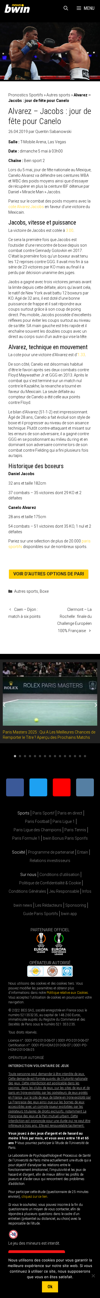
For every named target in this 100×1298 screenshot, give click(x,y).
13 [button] (75, 756)
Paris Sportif (43, 813)
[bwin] (18, 8)
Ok (50, 1286)
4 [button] (30, 756)
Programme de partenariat (51, 852)
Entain (82, 852)
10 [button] (60, 756)
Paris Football (37, 821)
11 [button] (65, 756)
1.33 (81, 355)
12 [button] (70, 756)
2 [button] (20, 756)
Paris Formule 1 (26, 838)
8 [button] (50, 756)
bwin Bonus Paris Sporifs (65, 838)
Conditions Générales (27, 891)
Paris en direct (70, 813)
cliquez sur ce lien (34, 1197)
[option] (50, 701)
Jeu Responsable (64, 891)
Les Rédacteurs (48, 905)
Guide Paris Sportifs (40, 913)
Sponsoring (75, 905)
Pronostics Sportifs (25, 95)
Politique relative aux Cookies (67, 993)
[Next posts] (96, 705)
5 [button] (35, 756)
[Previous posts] (4, 705)
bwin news (23, 905)
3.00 (69, 230)
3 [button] (25, 756)
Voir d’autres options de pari (48, 574)
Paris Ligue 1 (63, 821)
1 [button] (15, 756)
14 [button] (80, 756)
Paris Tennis (75, 830)
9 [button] (55, 756)
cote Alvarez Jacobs (26, 206)
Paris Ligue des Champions (37, 830)
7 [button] (45, 756)
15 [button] (85, 756)
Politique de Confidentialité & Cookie (50, 883)
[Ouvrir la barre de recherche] (65, 8)
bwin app (69, 913)
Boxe (44, 591)
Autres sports (58, 95)
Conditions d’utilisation (59, 874)
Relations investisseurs (50, 860)
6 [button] (40, 756)
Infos (86, 891)
